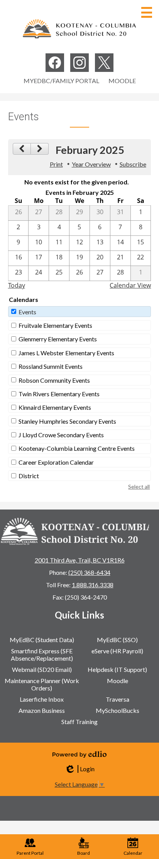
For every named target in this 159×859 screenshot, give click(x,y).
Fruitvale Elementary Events (55, 325)
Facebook (55, 62)
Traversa (117, 699)
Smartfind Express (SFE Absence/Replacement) (42, 654)
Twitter (104, 62)
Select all (139, 486)
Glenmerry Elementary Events (58, 339)
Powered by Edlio (79, 754)
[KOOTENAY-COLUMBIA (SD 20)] (79, 29)
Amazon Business (42, 710)
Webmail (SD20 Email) (42, 669)
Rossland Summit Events (51, 366)
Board (83, 853)
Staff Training (79, 721)
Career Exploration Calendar (56, 462)
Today (16, 285)
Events (27, 311)
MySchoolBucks (117, 710)
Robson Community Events (54, 380)
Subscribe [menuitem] (133, 164)
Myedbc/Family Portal (61, 80)
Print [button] (56, 164)
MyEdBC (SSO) (117, 639)
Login (79, 769)
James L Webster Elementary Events (66, 352)
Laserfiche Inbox (42, 699)
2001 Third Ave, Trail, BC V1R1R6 (80, 560)
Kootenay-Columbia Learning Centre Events (77, 448)
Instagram (79, 62)
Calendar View (130, 285)
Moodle (122, 80)
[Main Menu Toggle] (146, 12)
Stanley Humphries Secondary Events (67, 421)
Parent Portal (30, 853)
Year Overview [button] (91, 164)
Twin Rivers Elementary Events (59, 393)
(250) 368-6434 (89, 572)
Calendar (132, 853)
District (29, 475)
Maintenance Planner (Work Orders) (42, 684)
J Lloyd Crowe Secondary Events (61, 434)
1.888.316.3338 (92, 584)
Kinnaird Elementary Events (55, 407)
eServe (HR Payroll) (117, 650)
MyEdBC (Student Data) (42, 639)
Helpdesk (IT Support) (117, 669)
